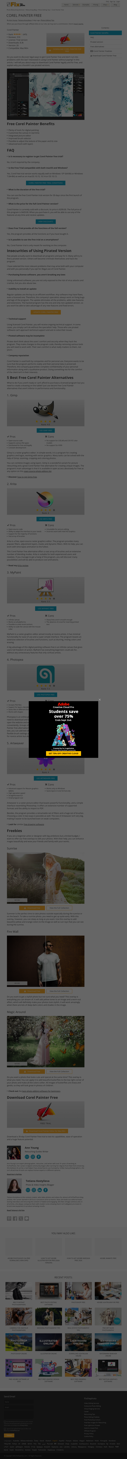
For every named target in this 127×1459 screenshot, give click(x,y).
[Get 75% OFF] (63, 729)
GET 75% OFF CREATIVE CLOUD (63, 753)
